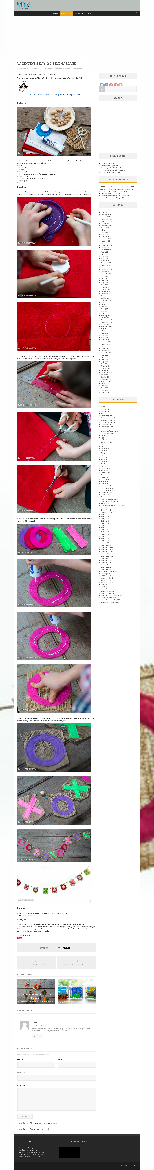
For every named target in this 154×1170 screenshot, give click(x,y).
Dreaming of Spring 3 (108, 433)
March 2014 (105, 392)
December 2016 (106, 320)
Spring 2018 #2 (106, 532)
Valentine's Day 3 (107, 582)
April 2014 (104, 390)
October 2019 (105, 248)
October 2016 (105, 324)
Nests (103, 497)
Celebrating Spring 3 (108, 420)
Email (61, 1059)
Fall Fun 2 (104, 466)
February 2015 (106, 368)
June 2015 (104, 359)
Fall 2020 (104, 462)
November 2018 (106, 269)
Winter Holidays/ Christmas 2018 (112, 595)
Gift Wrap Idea (106, 479)
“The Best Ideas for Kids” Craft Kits (113, 170)
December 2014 (106, 373)
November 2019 (106, 245)
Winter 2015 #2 (106, 587)
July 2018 (104, 278)
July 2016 (104, 331)
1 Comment (79, 68)
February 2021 (106, 215)
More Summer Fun (107, 492)
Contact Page (125, 1166)
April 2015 (104, 364)
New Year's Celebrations (109, 499)
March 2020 (105, 237)
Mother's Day (105, 495)
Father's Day (105, 473)
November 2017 (106, 296)
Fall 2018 (104, 457)
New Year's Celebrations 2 (110, 501)
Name (20, 1059)
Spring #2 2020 (106, 517)
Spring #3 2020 (106, 519)
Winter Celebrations (107, 591)
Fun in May (105, 477)
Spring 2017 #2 (106, 528)
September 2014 (106, 379)
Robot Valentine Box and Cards (111, 172)
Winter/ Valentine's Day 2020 (111, 600)
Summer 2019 (106, 563)
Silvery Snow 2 (106, 510)
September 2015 (106, 353)
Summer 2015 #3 (107, 549)
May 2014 (104, 388)
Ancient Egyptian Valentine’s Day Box (113, 168)
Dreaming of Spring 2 (108, 429)
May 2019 (104, 256)
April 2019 (104, 259)
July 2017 (104, 305)
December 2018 (106, 267)
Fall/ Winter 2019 (107, 468)
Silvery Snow (105, 508)
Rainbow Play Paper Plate (109, 166)
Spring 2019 (105, 536)
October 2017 (105, 298)
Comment (21, 1085)
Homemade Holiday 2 (108, 488)
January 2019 (105, 265)
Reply (37, 1036)
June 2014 (104, 386)
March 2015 (105, 366)
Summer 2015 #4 (107, 552)
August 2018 (105, 276)
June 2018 (104, 280)
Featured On (58, 68)
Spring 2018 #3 (106, 534)
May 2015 (104, 362)
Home (55, 13)
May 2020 (104, 232)
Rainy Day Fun (106, 503)
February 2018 (106, 289)
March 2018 (105, 287)
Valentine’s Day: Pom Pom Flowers (36, 965)
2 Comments (49, 1001)
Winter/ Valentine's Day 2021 (111, 602)
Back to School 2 (107, 411)
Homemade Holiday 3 (108, 490)
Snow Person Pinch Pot (121, 196)
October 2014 (105, 377)
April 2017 (104, 311)
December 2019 (106, 243)
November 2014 (106, 375)
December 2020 (106, 219)
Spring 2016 (105, 521)
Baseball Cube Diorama (77, 998)
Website (21, 1072)
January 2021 (105, 217)
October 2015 (105, 351)
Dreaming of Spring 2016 (109, 431)
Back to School (106, 409)
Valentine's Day (68, 68)
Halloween (104, 481)
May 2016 (104, 335)
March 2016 (105, 340)
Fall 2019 (104, 460)
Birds (103, 413)
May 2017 (104, 309)
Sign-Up (92, 13)
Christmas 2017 (106, 424)
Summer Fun (105, 565)
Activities (66, 13)
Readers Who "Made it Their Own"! (113, 506)
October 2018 (105, 272)
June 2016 (104, 333)
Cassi (35, 1022)
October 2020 (105, 223)
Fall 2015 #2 (105, 446)
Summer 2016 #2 (107, 556)
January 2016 (105, 344)
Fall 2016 (104, 453)
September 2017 (106, 300)
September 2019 (106, 250)
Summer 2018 (106, 560)
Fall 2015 (104, 444)
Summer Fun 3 (106, 567)
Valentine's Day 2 (107, 578)
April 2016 (104, 337)
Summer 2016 (106, 554)
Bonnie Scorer (24, 68)
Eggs (102, 438)
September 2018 (106, 274)
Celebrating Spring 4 (108, 422)
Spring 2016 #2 (106, 523)
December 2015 (106, 346)
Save (20, 938)
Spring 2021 (105, 543)
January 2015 (105, 370)
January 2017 (105, 318)
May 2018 (104, 283)
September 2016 (106, 326)
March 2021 (105, 212)
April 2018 (104, 285)
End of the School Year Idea (110, 440)
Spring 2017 (105, 525)
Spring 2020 (105, 541)
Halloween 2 (105, 484)
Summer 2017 (106, 558)
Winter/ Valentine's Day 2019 (111, 598)
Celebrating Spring (107, 416)
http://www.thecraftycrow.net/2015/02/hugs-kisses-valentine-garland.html (55, 95)
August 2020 (105, 228)
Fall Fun (103, 464)
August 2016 (105, 329)
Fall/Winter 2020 (106, 470)
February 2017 (106, 316)
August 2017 (105, 302)
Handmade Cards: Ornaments (124, 189)
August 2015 (105, 355)
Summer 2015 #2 (107, 547)
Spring (103, 514)
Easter (103, 435)
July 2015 (104, 357)
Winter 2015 (105, 585)
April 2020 (104, 234)
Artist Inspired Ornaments (122, 198)
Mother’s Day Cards (120, 191)
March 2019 (105, 261)
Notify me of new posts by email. (34, 1129)
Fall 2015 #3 (105, 449)
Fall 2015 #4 (105, 451)
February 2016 (106, 342)
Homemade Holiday (108, 486)
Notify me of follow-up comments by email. (38, 1123)
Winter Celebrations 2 (108, 593)
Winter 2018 (105, 589)
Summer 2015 (106, 545)
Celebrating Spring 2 (108, 418)
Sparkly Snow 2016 (107, 512)
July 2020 (104, 230)
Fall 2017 (104, 455)
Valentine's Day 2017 (108, 580)
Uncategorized (106, 574)
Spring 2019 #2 (106, 538)
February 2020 (106, 239)
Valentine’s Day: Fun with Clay (76, 965)
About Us (80, 13)
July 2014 (104, 384)
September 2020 (106, 226)
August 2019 (105, 252)
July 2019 (104, 254)
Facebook (117, 98)
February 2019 (106, 263)
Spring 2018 (105, 530)
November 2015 (106, 348)
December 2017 (106, 294)
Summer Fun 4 (106, 569)
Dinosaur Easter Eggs (108, 163)
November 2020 (106, 221)
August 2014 (105, 381)
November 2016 (106, 322)
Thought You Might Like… (109, 571)
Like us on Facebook (76, 1142)
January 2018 (105, 291)
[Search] (137, 13)
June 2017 (104, 307)
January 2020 (105, 241)
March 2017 (105, 313)
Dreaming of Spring (107, 427)
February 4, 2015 (38, 1025)
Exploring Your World (108, 442)
